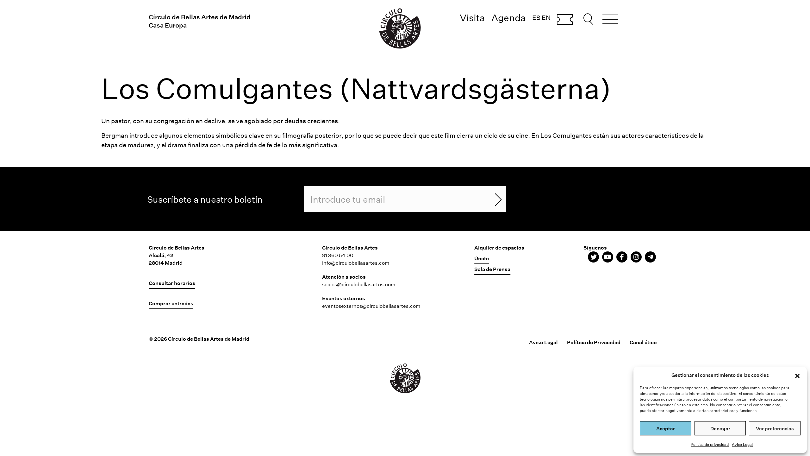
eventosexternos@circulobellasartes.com (371, 305)
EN (546, 17)
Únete (481, 258)
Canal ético (643, 342)
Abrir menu (610, 20)
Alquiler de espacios (499, 247)
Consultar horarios (172, 283)
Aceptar (665, 428)
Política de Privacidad (593, 342)
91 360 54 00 (337, 255)
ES (536, 17)
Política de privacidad (710, 444)
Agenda (508, 17)
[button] (797, 375)
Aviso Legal (742, 444)
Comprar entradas (565, 20)
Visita (472, 17)
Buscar (589, 19)
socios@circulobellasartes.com (359, 284)
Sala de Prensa (492, 269)
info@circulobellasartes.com (355, 262)
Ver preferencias (775, 428)
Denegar (720, 428)
